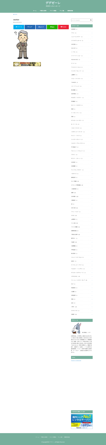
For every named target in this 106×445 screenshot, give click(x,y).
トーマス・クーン (76, 112)
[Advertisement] (82, 385)
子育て (74, 306)
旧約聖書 (74, 166)
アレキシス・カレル (76, 67)
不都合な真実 (43, 10)
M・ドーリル (75, 124)
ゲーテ (73, 63)
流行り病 (74, 207)
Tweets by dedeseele (76, 360)
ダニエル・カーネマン (77, 120)
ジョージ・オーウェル (77, 257)
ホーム (34, 10)
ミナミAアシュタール (77, 40)
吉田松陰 (74, 29)
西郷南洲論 (70, 10)
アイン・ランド (75, 211)
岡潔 (73, 109)
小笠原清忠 (74, 188)
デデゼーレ (53, 3)
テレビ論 (62, 10)
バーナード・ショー (76, 55)
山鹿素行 (74, 74)
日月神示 (74, 162)
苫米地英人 (74, 93)
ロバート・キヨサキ (76, 105)
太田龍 (73, 291)
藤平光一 (74, 238)
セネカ (74, 215)
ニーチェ (74, 52)
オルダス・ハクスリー (77, 97)
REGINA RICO (75, 59)
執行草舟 (74, 253)
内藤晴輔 (74, 246)
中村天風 (74, 44)
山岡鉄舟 (74, 219)
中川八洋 (74, 48)
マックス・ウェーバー (77, 71)
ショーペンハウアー (76, 36)
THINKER (74, 82)
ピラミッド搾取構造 (77, 185)
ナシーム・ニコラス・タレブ (79, 280)
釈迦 (73, 299)
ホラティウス (75, 310)
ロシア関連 (75, 181)
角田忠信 (74, 287)
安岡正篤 (74, 295)
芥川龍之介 (74, 147)
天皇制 (74, 242)
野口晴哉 (74, 90)
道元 (73, 303)
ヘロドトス (74, 173)
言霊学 (74, 314)
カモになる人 (75, 276)
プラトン (74, 154)
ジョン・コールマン (76, 78)
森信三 (73, 261)
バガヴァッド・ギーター (77, 131)
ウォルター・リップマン (77, 268)
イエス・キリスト (76, 128)
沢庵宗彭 (74, 200)
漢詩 (73, 116)
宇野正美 (74, 249)
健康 (73, 192)
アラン (73, 32)
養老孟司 (74, 177)
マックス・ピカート (76, 139)
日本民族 (74, 196)
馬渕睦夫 (74, 101)
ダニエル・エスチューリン (78, 272)
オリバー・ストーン (76, 158)
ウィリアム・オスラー (77, 169)
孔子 (73, 284)
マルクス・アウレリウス (77, 143)
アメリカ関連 (53, 10)
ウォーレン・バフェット (77, 150)
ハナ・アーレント (76, 86)
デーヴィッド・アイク (77, 265)
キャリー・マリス (76, 135)
